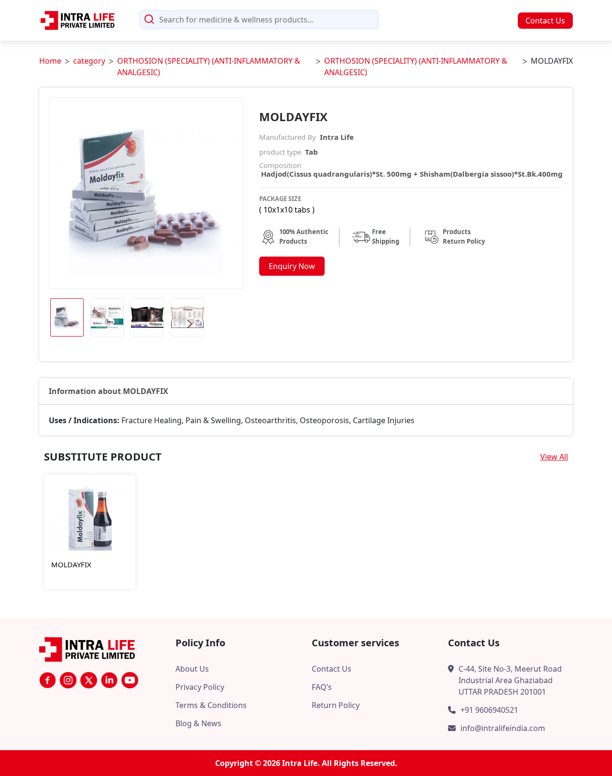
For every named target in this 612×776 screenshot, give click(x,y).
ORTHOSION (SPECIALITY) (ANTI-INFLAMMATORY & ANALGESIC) (208, 67)
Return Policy (336, 705)
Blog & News (198, 723)
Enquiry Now (292, 266)
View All (554, 456)
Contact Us (545, 20)
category (89, 61)
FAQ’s (322, 687)
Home (50, 61)
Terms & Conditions (211, 705)
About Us (192, 669)
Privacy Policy (199, 687)
